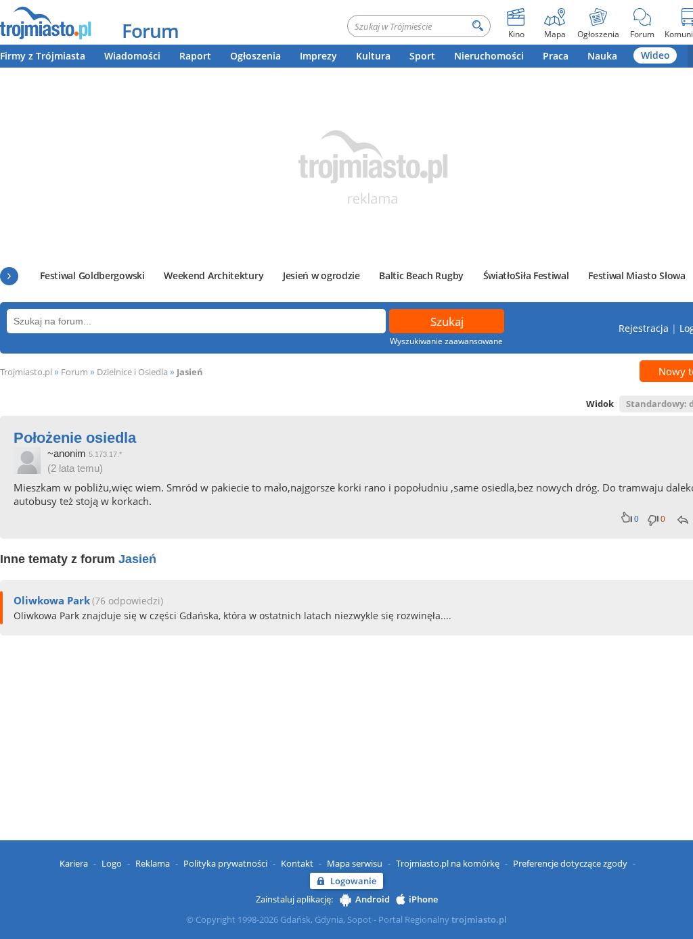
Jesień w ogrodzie (321, 275)
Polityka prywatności (225, 863)
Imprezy (318, 55)
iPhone (423, 899)
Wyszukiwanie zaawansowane (446, 341)
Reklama (152, 863)
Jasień (190, 372)
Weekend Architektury (213, 275)
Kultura (373, 55)
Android (372, 899)
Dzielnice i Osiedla (132, 372)
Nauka (602, 55)
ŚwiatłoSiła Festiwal (526, 275)
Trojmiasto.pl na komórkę (447, 863)
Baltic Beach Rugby (421, 275)
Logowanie (353, 881)
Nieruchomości (489, 55)
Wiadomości (132, 55)
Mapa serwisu (354, 863)
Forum (150, 30)
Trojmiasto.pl (26, 372)
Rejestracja (644, 328)
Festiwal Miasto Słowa (637, 275)
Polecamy (9, 276)
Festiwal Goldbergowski (92, 275)
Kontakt (297, 863)
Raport (195, 55)
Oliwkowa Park (52, 600)
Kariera (74, 863)
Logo (112, 863)
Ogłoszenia (255, 55)
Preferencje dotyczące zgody (570, 863)
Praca (555, 55)
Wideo (655, 55)
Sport (422, 55)
